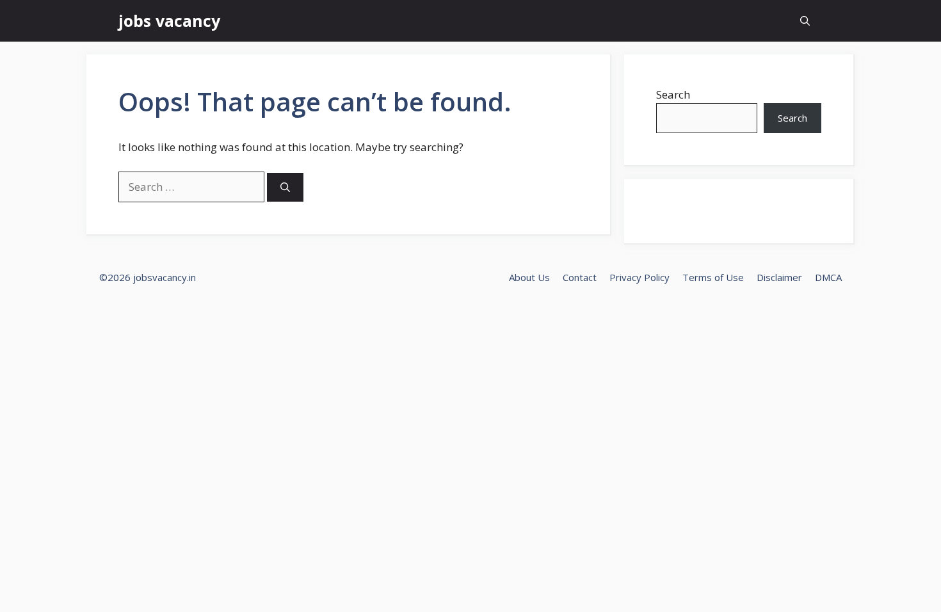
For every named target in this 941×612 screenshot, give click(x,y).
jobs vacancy (169, 20)
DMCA (828, 277)
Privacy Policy (639, 277)
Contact (580, 277)
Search (673, 94)
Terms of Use (713, 277)
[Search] (285, 187)
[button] (805, 21)
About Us (529, 277)
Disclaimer (779, 277)
